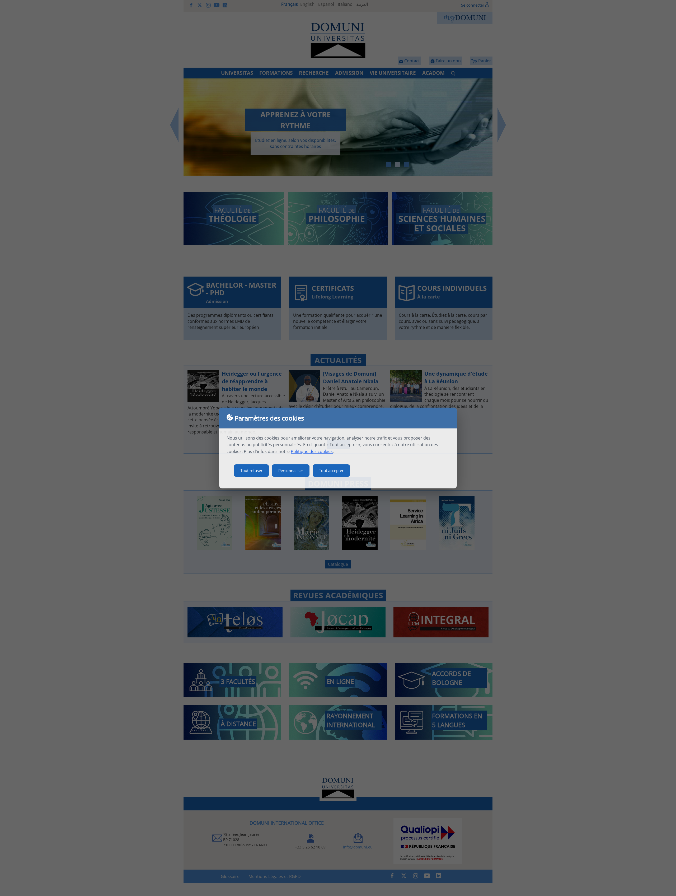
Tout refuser (251, 470)
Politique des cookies (312, 451)
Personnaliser (290, 470)
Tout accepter (331, 470)
